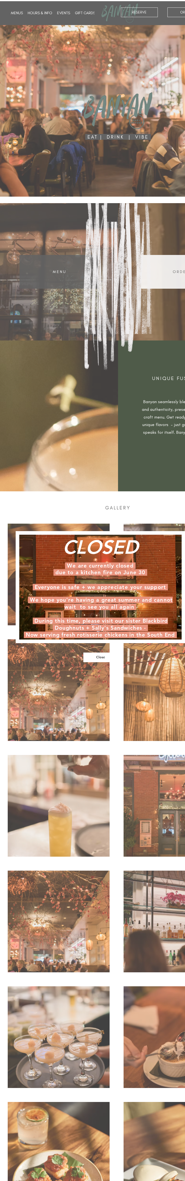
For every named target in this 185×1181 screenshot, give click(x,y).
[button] (100, 657)
